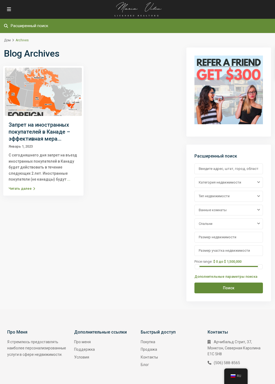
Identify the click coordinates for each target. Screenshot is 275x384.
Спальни (205, 224)
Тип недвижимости (214, 196)
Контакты (149, 357)
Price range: (203, 261)
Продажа (149, 349)
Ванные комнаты (213, 210)
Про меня (82, 342)
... (68, 179)
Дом (7, 40)
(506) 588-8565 (227, 363)
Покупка (148, 342)
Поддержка (84, 349)
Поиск (228, 288)
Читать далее (20, 188)
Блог (145, 365)
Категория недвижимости (220, 182)
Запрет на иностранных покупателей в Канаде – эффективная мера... (39, 132)
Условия (81, 357)
